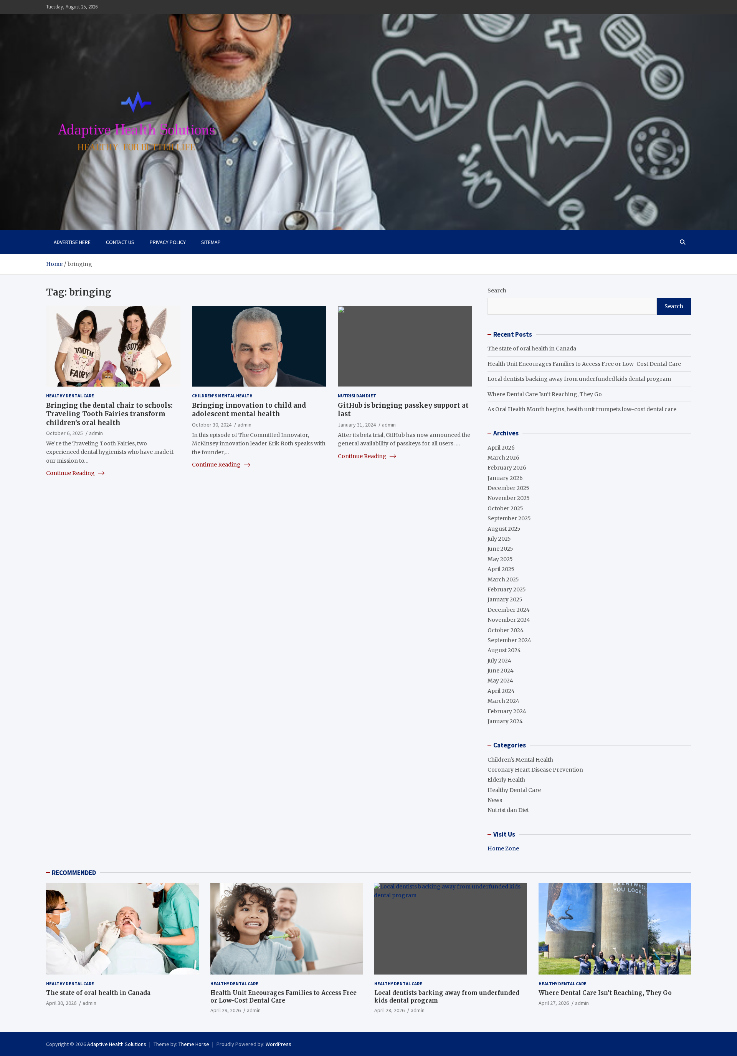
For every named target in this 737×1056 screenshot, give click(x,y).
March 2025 (503, 579)
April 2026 (501, 447)
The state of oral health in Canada (531, 348)
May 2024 (500, 680)
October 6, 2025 (64, 432)
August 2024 (504, 650)
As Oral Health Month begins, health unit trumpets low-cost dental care (581, 409)
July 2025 (499, 538)
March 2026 (503, 457)
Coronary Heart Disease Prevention (535, 769)
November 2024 (508, 619)
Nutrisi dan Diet (357, 395)
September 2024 (509, 640)
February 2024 (506, 711)
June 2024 (500, 670)
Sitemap (211, 242)
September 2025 (509, 518)
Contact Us (120, 242)
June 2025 (500, 548)
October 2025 (505, 508)
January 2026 (505, 478)
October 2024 (505, 630)
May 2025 (500, 559)
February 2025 (506, 589)
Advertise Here (72, 242)
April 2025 (500, 569)
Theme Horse (193, 1044)
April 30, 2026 (61, 1003)
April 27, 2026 (554, 1003)
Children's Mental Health (222, 395)
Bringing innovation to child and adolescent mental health (249, 409)
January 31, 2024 (357, 424)
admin (96, 432)
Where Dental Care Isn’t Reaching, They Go (544, 394)
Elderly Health (506, 779)
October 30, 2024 (211, 424)
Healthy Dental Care (70, 395)
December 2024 (508, 609)
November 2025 (508, 498)
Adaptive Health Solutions (116, 1044)
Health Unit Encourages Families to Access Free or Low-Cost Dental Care (584, 363)
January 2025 (504, 599)
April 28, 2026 (389, 1010)
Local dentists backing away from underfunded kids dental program (579, 378)
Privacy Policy (168, 242)
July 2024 (499, 660)
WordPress (278, 1044)
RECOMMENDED (74, 872)
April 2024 (501, 690)
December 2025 (508, 488)
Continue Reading (71, 473)
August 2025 (504, 528)
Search (496, 290)
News (494, 800)
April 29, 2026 (225, 1010)
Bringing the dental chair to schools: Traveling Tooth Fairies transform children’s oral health (109, 414)
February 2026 (506, 467)
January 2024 (505, 721)
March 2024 (503, 700)
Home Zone (503, 848)
